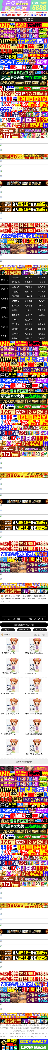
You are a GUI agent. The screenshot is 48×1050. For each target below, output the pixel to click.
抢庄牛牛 (28, 306)
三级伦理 (16, 287)
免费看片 (4, 336)
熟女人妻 (28, 324)
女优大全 (28, 320)
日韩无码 (41, 338)
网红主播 (28, 278)
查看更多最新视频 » (24, 762)
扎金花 (28, 310)
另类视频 (41, 292)
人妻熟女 (16, 292)
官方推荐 (4, 308)
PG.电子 (40, 630)
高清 (30, 619)
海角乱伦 (28, 329)
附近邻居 (16, 296)
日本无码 (41, 278)
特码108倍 (24, 630)
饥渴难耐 (28, 296)
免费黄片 (41, 324)
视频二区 (4, 289)
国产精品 (16, 278)
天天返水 (41, 310)
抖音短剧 (16, 315)
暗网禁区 (16, 329)
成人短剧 (41, 334)
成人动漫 (41, 282)
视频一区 (4, 280)
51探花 (42, 315)
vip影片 (8, 630)
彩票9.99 (15, 310)
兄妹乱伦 (28, 334)
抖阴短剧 (28, 338)
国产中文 (16, 334)
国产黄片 (16, 324)
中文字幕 (28, 287)
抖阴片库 (4, 327)
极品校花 (16, 338)
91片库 (16, 320)
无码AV (5, 317)
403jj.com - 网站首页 (20, 19)
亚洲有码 (16, 282)
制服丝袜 (28, 292)
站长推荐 (4, 299)
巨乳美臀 (41, 287)
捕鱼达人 (16, 306)
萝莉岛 (41, 320)
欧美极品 (28, 282)
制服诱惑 (41, 329)
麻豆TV (29, 315)
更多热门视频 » (40, 635)
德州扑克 (41, 306)
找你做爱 (41, 296)
